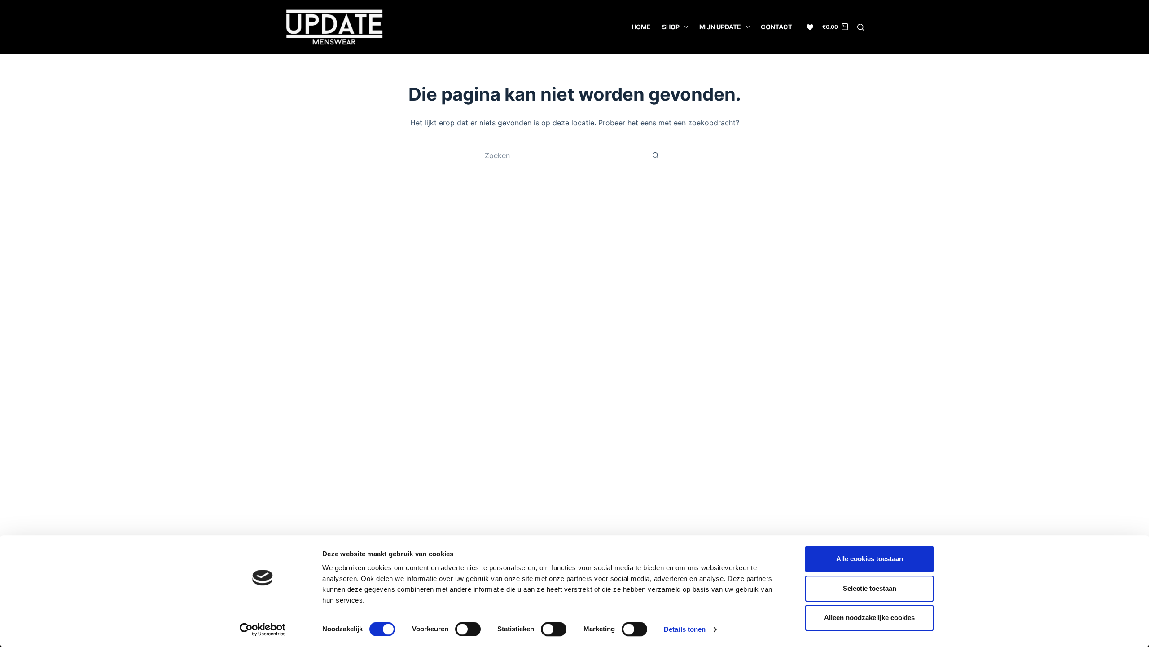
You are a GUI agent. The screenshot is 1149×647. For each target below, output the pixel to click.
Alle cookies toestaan (869, 559)
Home (641, 27)
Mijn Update (720, 27)
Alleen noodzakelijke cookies (869, 617)
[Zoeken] (860, 27)
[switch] (468, 629)
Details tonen (685, 629)
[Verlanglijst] (810, 27)
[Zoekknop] (655, 155)
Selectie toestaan (869, 588)
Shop (671, 27)
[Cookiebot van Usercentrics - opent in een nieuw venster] (263, 629)
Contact (776, 27)
